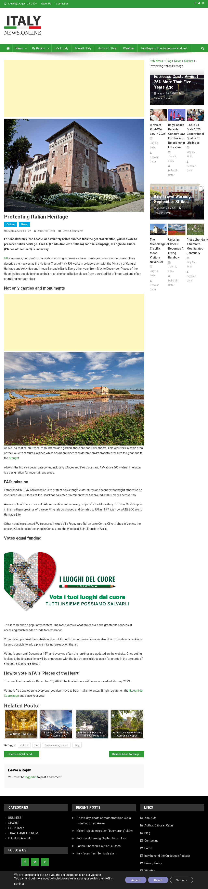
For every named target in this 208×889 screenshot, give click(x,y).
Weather (128, 48)
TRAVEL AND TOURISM (23, 833)
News (19, 48)
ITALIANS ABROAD (20, 838)
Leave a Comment (72, 231)
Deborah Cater (46, 231)
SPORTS (13, 822)
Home (148, 848)
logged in (31, 777)
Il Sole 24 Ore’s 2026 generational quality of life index (195, 133)
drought (14, 458)
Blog (147, 833)
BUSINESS (15, 817)
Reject (158, 880)
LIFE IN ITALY (16, 828)
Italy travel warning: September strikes (173, 199)
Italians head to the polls (127, 754)
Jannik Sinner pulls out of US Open (99, 846)
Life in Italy (61, 48)
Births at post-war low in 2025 (157, 129)
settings (19, 883)
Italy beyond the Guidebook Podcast (164, 48)
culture (24, 745)
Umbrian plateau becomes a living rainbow (175, 248)
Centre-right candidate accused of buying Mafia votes (24, 754)
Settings (181, 880)
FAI (6, 258)
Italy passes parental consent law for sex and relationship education (176, 136)
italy (77, 745)
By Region (38, 48)
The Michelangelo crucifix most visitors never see (158, 251)
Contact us (62, 3)
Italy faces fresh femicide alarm (97, 853)
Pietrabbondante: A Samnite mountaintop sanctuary (195, 246)
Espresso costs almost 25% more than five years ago (176, 82)
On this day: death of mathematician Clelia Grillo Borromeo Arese (104, 820)
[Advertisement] (74, 88)
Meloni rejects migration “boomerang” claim (105, 830)
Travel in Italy (83, 48)
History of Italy (107, 48)
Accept (135, 880)
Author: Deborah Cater (158, 825)
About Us (46, 3)
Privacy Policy (153, 863)
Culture (10, 224)
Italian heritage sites (56, 745)
